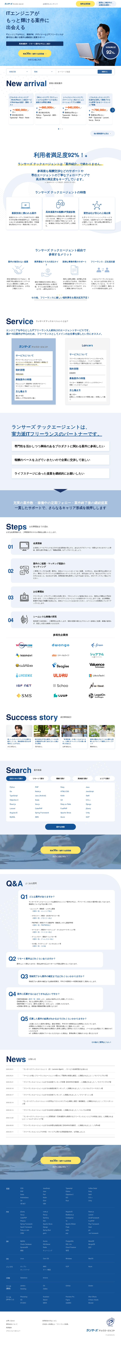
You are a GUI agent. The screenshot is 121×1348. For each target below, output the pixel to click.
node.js (45, 1212)
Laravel (12, 808)
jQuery (88, 808)
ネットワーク (25, 1270)
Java (87, 787)
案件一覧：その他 (39, 946)
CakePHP (38, 808)
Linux (22, 1258)
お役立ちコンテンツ (50, 4)
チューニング (47, 1250)
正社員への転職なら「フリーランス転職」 (55, 1324)
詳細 (10, 95)
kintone (45, 1278)
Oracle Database (26, 1244)
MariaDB (91, 1241)
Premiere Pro (70, 1297)
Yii (66, 1221)
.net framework (93, 1233)
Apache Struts (65, 812)
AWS (37, 817)
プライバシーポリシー (13, 1331)
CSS (21, 1188)
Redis (45, 1247)
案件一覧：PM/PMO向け (42, 925)
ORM (22, 1233)
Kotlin (62, 795)
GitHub (68, 1286)
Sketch (45, 1300)
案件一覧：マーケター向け (42, 932)
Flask (67, 1227)
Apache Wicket (71, 1224)
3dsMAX (68, 1303)
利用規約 (9, 1327)
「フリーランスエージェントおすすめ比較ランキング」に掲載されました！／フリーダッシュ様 (57, 1094)
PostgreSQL (70, 1241)
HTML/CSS (64, 791)
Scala (37, 800)
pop (67, 1233)
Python (12, 787)
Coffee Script (92, 1188)
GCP (87, 817)
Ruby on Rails (65, 804)
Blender (90, 1303)
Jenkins (22, 1286)
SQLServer (46, 1244)
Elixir (44, 1201)
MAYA (45, 1303)
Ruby (62, 787)
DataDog (23, 1289)
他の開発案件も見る (101, 133)
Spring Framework (42, 812)
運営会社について (11, 1324)
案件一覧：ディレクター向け (43, 939)
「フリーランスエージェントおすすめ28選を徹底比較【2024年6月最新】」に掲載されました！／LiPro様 (61, 1125)
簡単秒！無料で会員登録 (33, 53)
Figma (68, 1300)
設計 (89, 1247)
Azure (62, 817)
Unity (88, 812)
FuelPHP (63, 808)
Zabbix (45, 1289)
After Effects (92, 1297)
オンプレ (23, 1266)
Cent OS (46, 1258)
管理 (67, 1250)
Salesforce (23, 1278)
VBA (44, 1204)
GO (67, 1197)
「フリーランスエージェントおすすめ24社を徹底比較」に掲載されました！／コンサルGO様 (56, 1110)
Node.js (38, 791)
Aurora (45, 1241)
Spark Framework (26, 1227)
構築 (21, 1250)
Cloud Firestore (71, 1247)
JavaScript (90, 791)
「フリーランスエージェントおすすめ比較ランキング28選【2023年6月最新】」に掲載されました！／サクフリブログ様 (66, 1082)
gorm (44, 1233)
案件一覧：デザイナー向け (42, 918)
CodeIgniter (69, 1218)
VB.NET (23, 1204)
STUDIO (23, 1303)
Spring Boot (47, 1230)
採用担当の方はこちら (49, 1321)
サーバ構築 (47, 1270)
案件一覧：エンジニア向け (42, 911)
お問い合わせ (10, 1321)
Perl (44, 1194)
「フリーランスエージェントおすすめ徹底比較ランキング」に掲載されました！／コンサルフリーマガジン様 (62, 1088)
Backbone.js (70, 1215)
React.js (13, 804)
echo (67, 1230)
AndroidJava (24, 1197)
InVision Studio (93, 1300)
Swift (87, 795)
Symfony (46, 1218)
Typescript (69, 1188)
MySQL (12, 817)
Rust (67, 1201)
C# (61, 800)
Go (11, 791)
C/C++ (88, 800)
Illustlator (46, 1297)
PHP (36, 787)
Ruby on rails (24, 1230)
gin (89, 1230)
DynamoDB (24, 1247)
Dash (90, 1227)
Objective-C (14, 800)
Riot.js (45, 1215)
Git (44, 1286)
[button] (112, 110)
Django (88, 804)
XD (21, 1300)
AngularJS (13, 812)
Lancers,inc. (111, 1335)
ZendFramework (93, 1218)
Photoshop (23, 1297)
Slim (44, 1221)
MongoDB (91, 1244)
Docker (90, 1286)
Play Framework (93, 1224)
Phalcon (23, 1221)
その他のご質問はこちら (100, 1042)
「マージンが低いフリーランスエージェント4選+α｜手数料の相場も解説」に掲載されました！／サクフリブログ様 (65, 1075)
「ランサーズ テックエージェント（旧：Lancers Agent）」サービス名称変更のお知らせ (55, 1069)
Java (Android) (40, 795)
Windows (69, 1258)
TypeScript (14, 795)
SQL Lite (69, 1244)
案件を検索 (60, 827)
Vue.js (37, 804)
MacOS (90, 1258)
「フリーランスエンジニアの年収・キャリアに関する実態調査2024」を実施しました (53, 1131)
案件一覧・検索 (34, 999)
